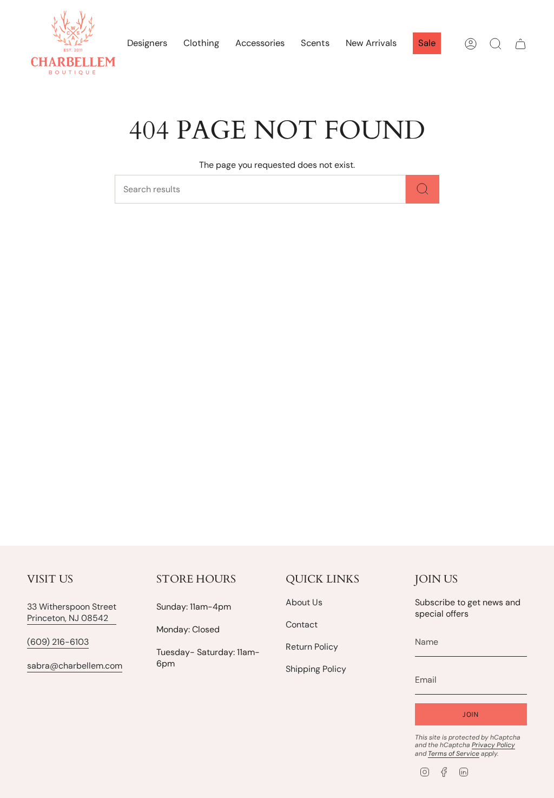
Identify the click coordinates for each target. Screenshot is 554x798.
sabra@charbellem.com (74, 665)
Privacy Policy (493, 745)
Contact (302, 624)
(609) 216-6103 (58, 641)
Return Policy (312, 646)
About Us (304, 602)
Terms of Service (453, 753)
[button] (201, 44)
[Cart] (520, 44)
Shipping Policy (316, 669)
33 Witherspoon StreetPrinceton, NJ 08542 (71, 612)
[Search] (422, 189)
